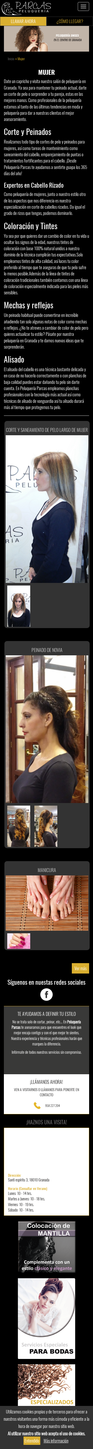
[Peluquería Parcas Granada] (26, 8)
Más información (56, 1441)
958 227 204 (52, 1105)
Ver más (80, 968)
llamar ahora (23, 21)
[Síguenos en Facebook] (46, 994)
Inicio (11, 58)
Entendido (32, 1441)
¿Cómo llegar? (70, 21)
